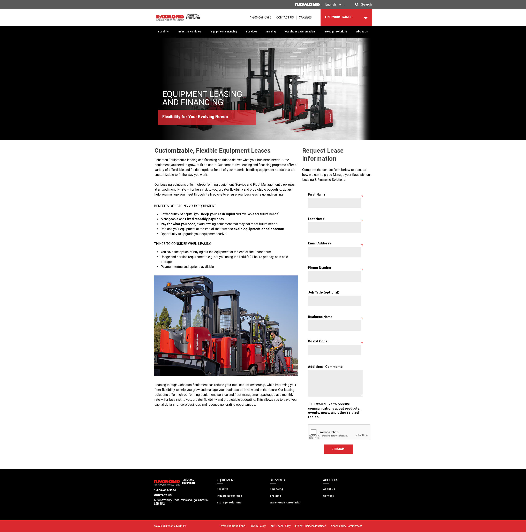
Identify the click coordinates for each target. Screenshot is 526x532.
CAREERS (305, 17)
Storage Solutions (336, 31)
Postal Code (318, 341)
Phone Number (320, 268)
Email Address (319, 243)
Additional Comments (325, 367)
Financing (276, 489)
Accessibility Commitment (346, 525)
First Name (316, 194)
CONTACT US (285, 17)
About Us (362, 31)
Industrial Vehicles (190, 31)
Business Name (320, 317)
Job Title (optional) (323, 292)
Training (270, 31)
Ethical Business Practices (310, 525)
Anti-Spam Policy (280, 525)
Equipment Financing (224, 31)
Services (251, 31)
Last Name (316, 219)
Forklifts (163, 31)
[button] (359, 4)
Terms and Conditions (232, 525)
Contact (328, 495)
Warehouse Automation (300, 31)
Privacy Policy (258, 525)
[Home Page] (178, 17)
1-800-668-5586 (165, 490)
